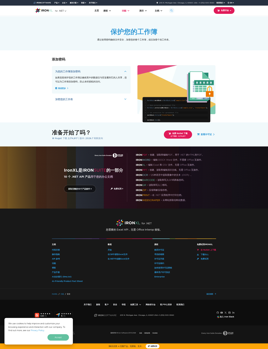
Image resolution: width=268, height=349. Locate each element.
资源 (82, 3)
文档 (157, 11)
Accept (58, 337)
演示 (141, 11)
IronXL (55, 294)
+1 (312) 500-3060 (206, 3)
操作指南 (56, 254)
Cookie (154, 333)
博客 (54, 268)
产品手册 (56, 272)
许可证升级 (159, 259)
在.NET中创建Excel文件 (118, 259)
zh (231, 3)
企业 (63, 3)
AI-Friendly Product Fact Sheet (67, 281)
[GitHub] (218, 313)
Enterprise (159, 277)
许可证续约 (159, 263)
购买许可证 (159, 250)
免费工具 (134, 305)
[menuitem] (57, 2)
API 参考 (56, 259)
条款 (140, 333)
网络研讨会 (150, 305)
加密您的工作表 (64, 99)
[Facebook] (229, 313)
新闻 (98, 305)
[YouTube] (221, 313)
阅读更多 (62, 88)
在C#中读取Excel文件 (118, 254)
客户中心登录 (166, 305)
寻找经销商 (159, 254)
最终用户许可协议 (162, 272)
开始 (110, 250)
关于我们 (92, 3)
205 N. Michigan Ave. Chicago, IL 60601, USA (178, 3)
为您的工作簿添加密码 (67, 71)
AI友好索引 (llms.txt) (61, 277)
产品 (56, 3)
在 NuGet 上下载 (208, 250)
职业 (115, 305)
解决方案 (73, 3)
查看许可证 (206, 134)
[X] (225, 313)
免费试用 (117, 189)
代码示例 (56, 250)
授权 (105, 11)
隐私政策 (147, 333)
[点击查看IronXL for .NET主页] (44, 10)
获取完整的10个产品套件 (79, 189)
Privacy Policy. (38, 330)
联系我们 (219, 3)
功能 (124, 11)
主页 (96, 10)
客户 (107, 305)
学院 (124, 305)
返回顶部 (210, 294)
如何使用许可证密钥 (163, 268)
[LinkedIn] (233, 313)
